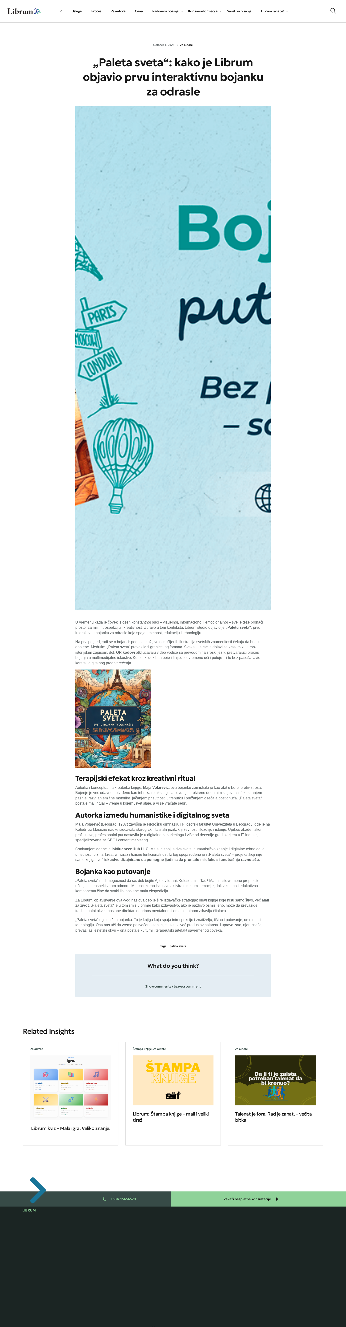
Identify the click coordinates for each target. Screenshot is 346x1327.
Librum (29, 1210)
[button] (173, 983)
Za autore (186, 45)
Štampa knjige (142, 1049)
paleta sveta (178, 946)
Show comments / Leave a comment (173, 986)
